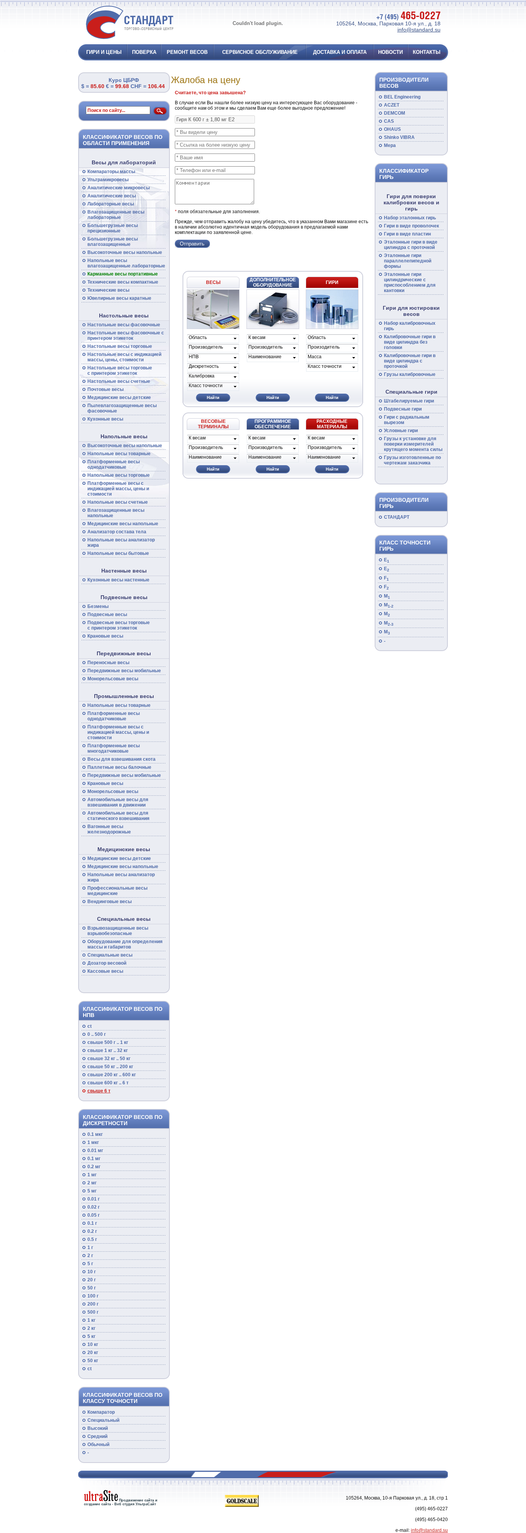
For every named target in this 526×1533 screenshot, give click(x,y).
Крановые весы (105, 636)
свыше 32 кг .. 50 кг (109, 1058)
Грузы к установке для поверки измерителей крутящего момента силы (413, 444)
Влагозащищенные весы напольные (115, 513)
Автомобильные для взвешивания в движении (117, 802)
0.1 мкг (95, 1134)
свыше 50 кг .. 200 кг (110, 1066)
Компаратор (101, 1412)
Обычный (98, 1444)
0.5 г (92, 1239)
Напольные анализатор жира (121, 542)
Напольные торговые (118, 475)
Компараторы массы (111, 171)
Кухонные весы (105, 419)
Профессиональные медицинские (117, 890)
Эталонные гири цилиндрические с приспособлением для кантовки (410, 282)
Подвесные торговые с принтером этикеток (118, 625)
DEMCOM (394, 113)
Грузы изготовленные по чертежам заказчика (412, 460)
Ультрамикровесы (108, 179)
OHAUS (392, 129)
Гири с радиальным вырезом (406, 419)
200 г (93, 1304)
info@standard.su (419, 30)
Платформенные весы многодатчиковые (113, 748)
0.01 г (93, 1199)
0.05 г (93, 1215)
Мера (390, 145)
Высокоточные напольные (124, 252)
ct (89, 1026)
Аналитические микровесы (118, 187)
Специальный (103, 1420)
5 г (90, 1263)
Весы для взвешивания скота (121, 759)
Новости (390, 52)
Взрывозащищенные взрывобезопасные (117, 930)
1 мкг (93, 1142)
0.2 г (92, 1231)
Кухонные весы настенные (118, 580)
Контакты (427, 52)
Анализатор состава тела (116, 531)
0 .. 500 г (96, 1034)
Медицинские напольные (122, 523)
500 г (93, 1312)
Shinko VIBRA (399, 137)
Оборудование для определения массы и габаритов (124, 944)
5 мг (92, 1191)
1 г (90, 1247)
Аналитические (111, 196)
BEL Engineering (402, 97)
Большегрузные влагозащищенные (112, 241)
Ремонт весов (187, 52)
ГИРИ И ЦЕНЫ (104, 52)
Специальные (109, 955)
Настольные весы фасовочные (123, 324)
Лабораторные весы (110, 204)
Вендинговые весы (109, 901)
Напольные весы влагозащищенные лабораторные (126, 263)
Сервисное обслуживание (260, 52)
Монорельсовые (112, 678)
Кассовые (105, 971)
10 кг (92, 1344)
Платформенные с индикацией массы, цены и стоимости (118, 489)
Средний (97, 1436)
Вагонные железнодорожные (109, 829)
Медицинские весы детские (119, 397)
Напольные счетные (117, 502)
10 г (91, 1271)
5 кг (91, 1336)
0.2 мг (94, 1166)
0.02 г (93, 1207)
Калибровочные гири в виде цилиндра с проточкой (410, 361)
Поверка (144, 52)
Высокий (97, 1428)
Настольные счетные (118, 381)
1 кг (91, 1320)
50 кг (92, 1360)
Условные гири (401, 430)
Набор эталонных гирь (410, 217)
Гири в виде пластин (407, 234)
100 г (93, 1296)
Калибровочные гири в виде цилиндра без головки (410, 342)
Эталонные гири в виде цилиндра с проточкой (410, 244)
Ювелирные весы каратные (119, 298)
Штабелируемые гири (409, 401)
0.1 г (92, 1223)
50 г (91, 1288)
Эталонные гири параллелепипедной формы (407, 261)
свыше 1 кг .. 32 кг (107, 1050)
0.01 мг (95, 1150)
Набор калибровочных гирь (410, 326)
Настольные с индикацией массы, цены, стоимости (124, 357)
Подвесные (107, 614)
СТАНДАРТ (396, 517)
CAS (389, 121)
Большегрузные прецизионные (112, 228)
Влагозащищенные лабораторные (115, 214)
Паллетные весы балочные (119, 767)
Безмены (98, 606)
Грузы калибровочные (410, 374)
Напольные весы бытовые (118, 553)
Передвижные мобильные (124, 670)
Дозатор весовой (106, 963)
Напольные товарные (119, 453)
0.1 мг (94, 1158)
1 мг (92, 1174)
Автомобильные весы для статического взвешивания (118, 815)
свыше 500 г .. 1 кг (107, 1042)
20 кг (92, 1352)
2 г (90, 1255)
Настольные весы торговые (119, 346)
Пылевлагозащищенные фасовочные (122, 408)
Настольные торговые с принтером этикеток (119, 370)
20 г (91, 1280)
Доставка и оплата (340, 52)
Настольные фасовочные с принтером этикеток (125, 335)
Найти (213, 397)
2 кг (91, 1328)
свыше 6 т (99, 1091)
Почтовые (105, 389)
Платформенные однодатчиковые (113, 464)
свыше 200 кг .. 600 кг (111, 1074)
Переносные (108, 662)
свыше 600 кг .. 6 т (108, 1082)
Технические (108, 290)
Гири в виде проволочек (411, 226)
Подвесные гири (403, 409)
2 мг (92, 1183)
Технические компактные (122, 282)
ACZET (391, 105)
